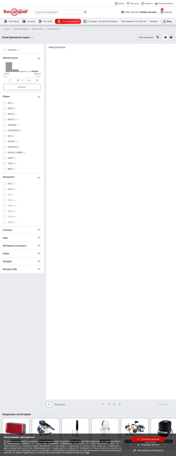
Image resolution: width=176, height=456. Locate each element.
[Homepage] (15, 12)
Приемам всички (150, 439)
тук (87, 452)
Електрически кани (53, 29)
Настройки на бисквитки (150, 450)
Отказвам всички (150, 444)
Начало (7, 29)
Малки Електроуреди (21, 29)
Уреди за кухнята (37, 29)
